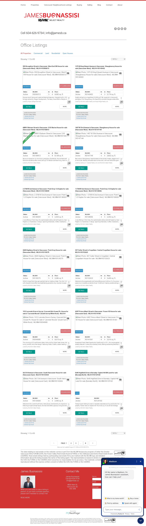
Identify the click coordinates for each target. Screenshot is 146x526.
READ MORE (25, 498)
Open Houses (68, 53)
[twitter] (118, 28)
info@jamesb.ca (72, 481)
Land (47, 53)
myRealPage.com (73, 513)
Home (23, 5)
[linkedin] (121, 28)
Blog (99, 5)
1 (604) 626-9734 (29, 116)
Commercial (38, 53)
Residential (56, 53)
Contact (109, 5)
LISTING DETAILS (29, 107)
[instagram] (124, 28)
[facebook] (115, 28)
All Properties (26, 53)
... (80, 443)
